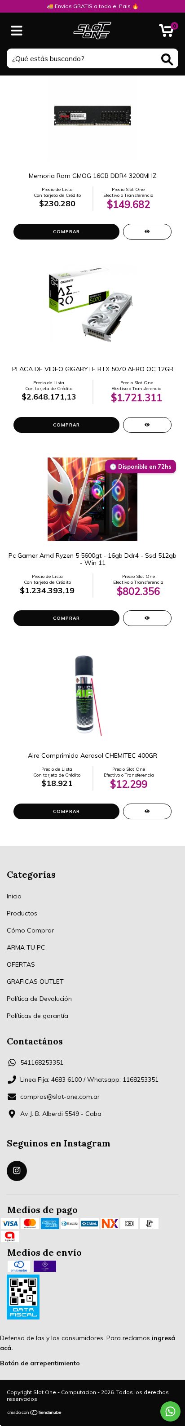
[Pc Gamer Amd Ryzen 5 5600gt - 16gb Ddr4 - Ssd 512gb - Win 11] (147, 618)
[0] (166, 33)
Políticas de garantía (37, 1016)
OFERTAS (21, 964)
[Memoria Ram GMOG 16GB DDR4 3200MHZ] (147, 232)
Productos (22, 913)
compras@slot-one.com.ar (60, 1097)
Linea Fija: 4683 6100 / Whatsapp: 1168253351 (89, 1079)
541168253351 (41, 1062)
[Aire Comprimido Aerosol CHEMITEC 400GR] (147, 811)
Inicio (14, 896)
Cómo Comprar (30, 930)
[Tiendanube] (35, 1413)
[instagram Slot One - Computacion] (17, 1171)
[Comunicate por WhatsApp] (170, 1411)
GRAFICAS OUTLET (35, 981)
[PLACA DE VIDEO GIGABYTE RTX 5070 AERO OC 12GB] (147, 425)
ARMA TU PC (26, 947)
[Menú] (17, 31)
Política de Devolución (39, 999)
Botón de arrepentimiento (40, 1363)
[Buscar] (167, 59)
